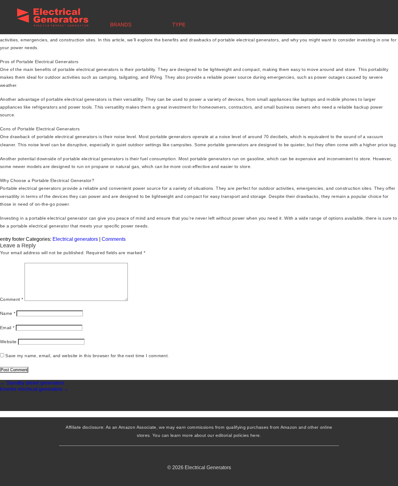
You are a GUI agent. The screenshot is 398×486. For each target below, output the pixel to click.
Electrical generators (75, 239)
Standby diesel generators (32, 383)
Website (8, 341)
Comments (114, 239)
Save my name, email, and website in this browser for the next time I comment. (87, 355)
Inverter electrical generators (34, 389)
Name (7, 313)
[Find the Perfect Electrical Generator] (52, 18)
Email (7, 327)
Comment (11, 299)
